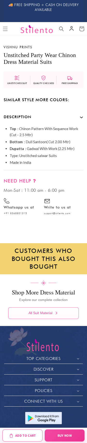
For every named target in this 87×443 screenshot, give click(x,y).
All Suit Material (41, 313)
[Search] (61, 29)
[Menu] (5, 29)
